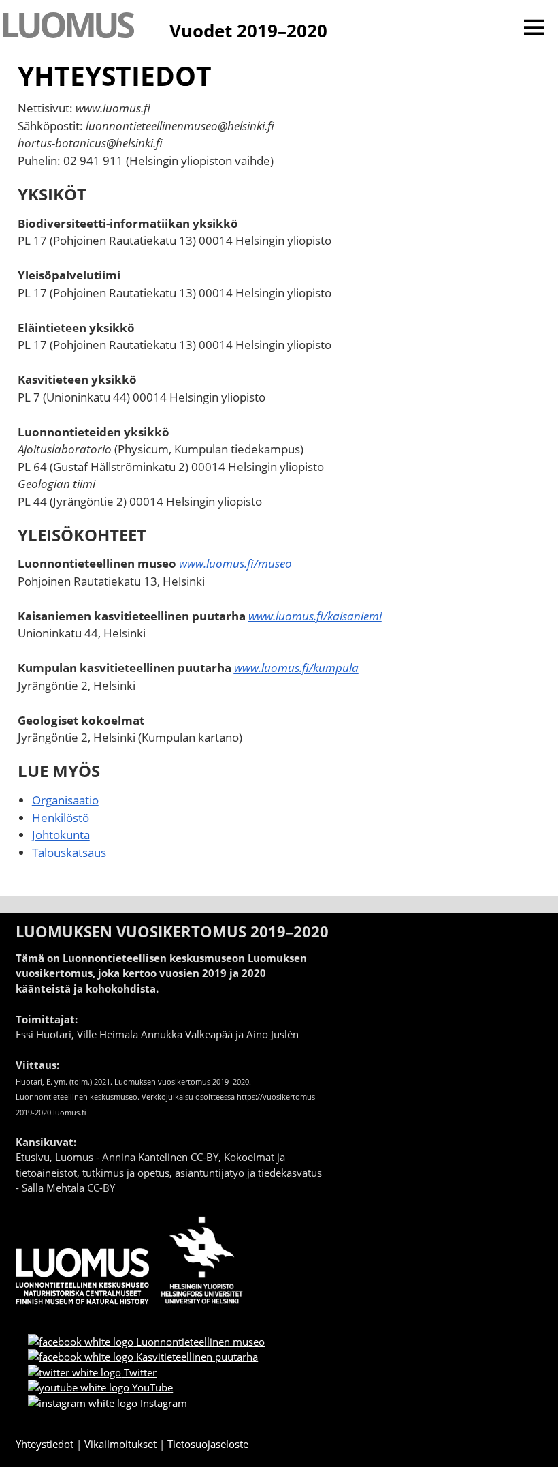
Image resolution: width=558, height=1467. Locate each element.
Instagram (162, 1403)
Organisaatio (65, 800)
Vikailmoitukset (120, 1444)
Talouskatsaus (69, 852)
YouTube (151, 1387)
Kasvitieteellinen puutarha (195, 1356)
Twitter (139, 1372)
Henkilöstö (60, 818)
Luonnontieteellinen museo (199, 1341)
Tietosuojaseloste (207, 1444)
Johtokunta (61, 835)
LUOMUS (66, 24)
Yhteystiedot (44, 1444)
